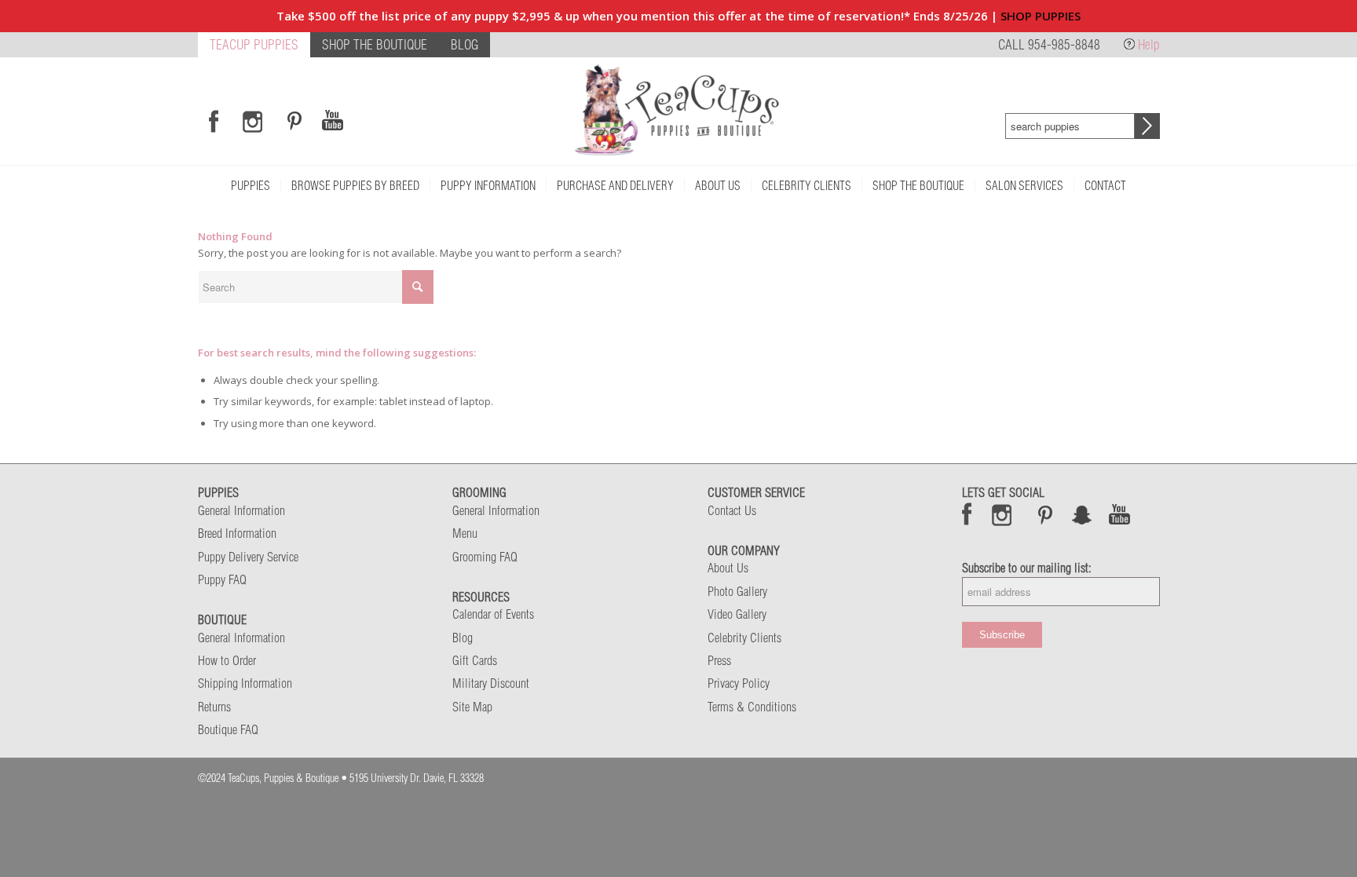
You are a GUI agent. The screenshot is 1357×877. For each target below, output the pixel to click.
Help (1149, 44)
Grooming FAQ (485, 557)
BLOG (464, 44)
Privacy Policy (739, 683)
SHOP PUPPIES (1040, 16)
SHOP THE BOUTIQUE (374, 44)
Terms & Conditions (752, 706)
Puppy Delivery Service (248, 557)
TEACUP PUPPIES (254, 44)
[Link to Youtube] (332, 121)
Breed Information (237, 533)
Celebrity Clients (744, 637)
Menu (464, 533)
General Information (241, 510)
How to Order (227, 660)
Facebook (967, 514)
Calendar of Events (493, 614)
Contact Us (732, 510)
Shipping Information (245, 683)
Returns (214, 706)
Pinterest (1045, 514)
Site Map (472, 706)
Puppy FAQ (222, 579)
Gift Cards (474, 660)
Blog (462, 637)
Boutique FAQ (228, 729)
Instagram (1002, 514)
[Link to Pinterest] (292, 121)
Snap (1082, 514)
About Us (728, 568)
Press (719, 660)
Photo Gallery (737, 591)
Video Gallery (737, 614)
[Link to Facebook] (213, 121)
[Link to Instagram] (252, 121)
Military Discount (490, 683)
